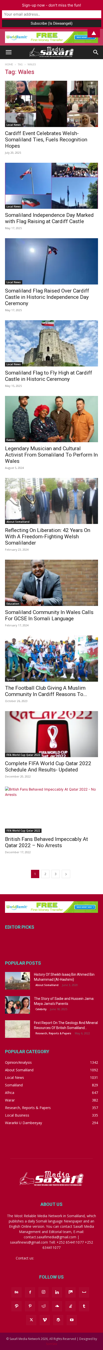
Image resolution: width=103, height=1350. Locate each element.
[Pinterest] (30, 1306)
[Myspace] (84, 1292)
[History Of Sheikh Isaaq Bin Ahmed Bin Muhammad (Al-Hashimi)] (17, 981)
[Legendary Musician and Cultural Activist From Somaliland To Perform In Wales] (51, 419)
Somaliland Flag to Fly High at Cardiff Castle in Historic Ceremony (48, 376)
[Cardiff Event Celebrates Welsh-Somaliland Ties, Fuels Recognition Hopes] (51, 104)
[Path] (17, 1306)
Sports (10, 679)
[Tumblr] (84, 1306)
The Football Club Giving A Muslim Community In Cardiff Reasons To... (46, 691)
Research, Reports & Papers (53, 1033)
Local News (13, 125)
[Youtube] (72, 1320)
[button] (8, 52)
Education (12, 603)
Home (9, 64)
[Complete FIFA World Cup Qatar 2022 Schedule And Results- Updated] (51, 734)
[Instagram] (43, 1292)
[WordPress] (58, 1320)
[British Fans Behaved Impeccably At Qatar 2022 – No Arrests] (51, 810)
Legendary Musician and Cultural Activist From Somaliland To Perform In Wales (51, 454)
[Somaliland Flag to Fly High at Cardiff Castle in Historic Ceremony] (51, 343)
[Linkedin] (57, 1292)
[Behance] (17, 1292)
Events (10, 440)
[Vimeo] (45, 1320)
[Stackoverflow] (71, 1306)
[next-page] (66, 874)
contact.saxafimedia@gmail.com (61, 1258)
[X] (31, 1320)
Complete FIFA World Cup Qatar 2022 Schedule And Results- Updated (48, 766)
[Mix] (71, 1292)
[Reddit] (43, 1306)
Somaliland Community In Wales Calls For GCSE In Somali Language (49, 615)
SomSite (51, 1344)
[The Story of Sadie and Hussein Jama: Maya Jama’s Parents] (17, 1005)
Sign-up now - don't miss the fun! (51, 5)
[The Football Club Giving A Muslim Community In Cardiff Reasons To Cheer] (51, 658)
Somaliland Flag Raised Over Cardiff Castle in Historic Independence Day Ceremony (47, 297)
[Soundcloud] (57, 1306)
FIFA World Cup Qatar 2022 (23, 755)
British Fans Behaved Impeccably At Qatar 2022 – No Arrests (46, 842)
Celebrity (41, 1009)
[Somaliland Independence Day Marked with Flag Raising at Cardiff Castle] (51, 186)
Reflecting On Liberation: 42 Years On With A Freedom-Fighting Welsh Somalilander (47, 536)
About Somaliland (18, 521)
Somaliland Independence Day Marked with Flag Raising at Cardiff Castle (49, 218)
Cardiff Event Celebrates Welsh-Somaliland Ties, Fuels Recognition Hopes (46, 139)
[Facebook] (30, 1292)
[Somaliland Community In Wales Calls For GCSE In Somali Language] (51, 583)
